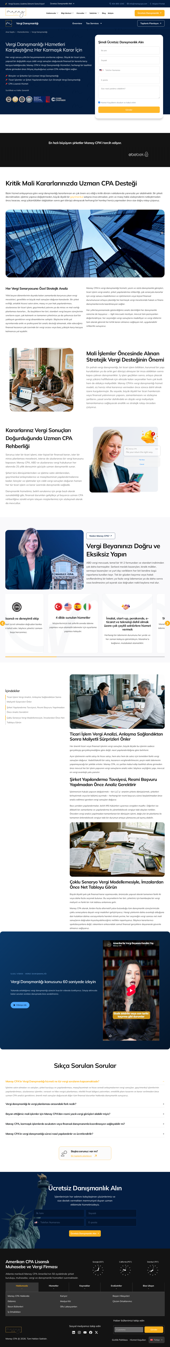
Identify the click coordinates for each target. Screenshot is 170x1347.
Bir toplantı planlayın (81, 1155)
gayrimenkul (76, 196)
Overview (77, 23)
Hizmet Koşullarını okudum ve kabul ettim (118, 102)
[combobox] (101, 70)
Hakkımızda (51, 13)
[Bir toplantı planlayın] (96, 1156)
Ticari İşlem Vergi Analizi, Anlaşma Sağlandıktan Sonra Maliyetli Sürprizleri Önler (34, 699)
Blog (104, 13)
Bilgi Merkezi (66, 13)
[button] (2, 623)
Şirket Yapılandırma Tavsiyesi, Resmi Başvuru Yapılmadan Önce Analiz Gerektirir (36, 709)
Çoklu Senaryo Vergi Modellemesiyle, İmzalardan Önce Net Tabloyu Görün (36, 720)
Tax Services (92, 23)
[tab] (22, 1287)
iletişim (111, 13)
